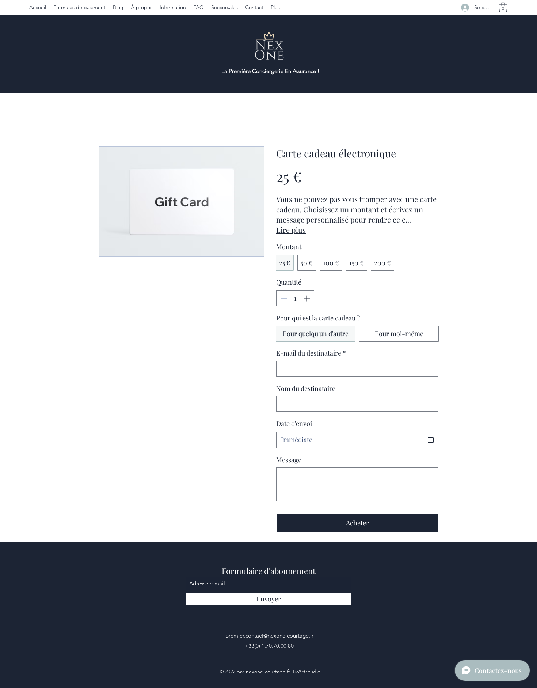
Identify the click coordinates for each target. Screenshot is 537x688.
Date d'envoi (294, 423)
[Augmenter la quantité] (307, 298)
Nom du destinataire (305, 388)
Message (288, 459)
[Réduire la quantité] (283, 298)
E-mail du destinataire (311, 353)
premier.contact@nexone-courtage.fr (269, 635)
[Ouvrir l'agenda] (430, 440)
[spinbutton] (295, 298)
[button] (503, 7)
